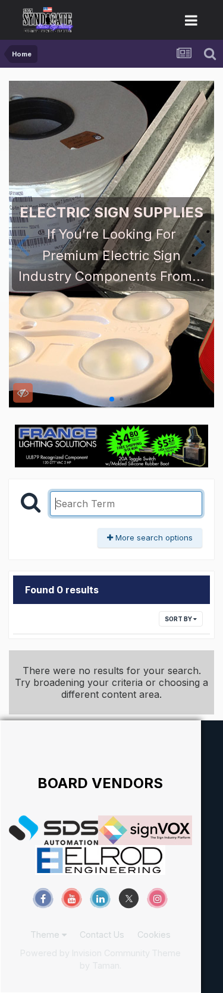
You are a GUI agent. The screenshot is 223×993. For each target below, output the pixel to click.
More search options (153, 537)
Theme (46, 934)
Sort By (179, 618)
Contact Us (102, 934)
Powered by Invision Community (85, 953)
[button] (23, 244)
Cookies (154, 934)
